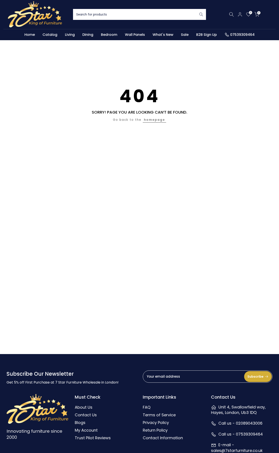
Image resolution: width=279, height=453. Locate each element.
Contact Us (86, 415)
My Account (86, 430)
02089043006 (249, 423)
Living (70, 34)
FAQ (146, 407)
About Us (83, 407)
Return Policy (155, 430)
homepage (154, 120)
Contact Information (163, 438)
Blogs (80, 422)
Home (29, 34)
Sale (185, 34)
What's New (163, 34)
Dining (87, 34)
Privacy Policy (156, 422)
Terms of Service (159, 415)
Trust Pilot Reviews (93, 438)
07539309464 (242, 34)
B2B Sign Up (206, 34)
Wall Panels (135, 34)
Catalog (50, 34)
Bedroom (109, 34)
